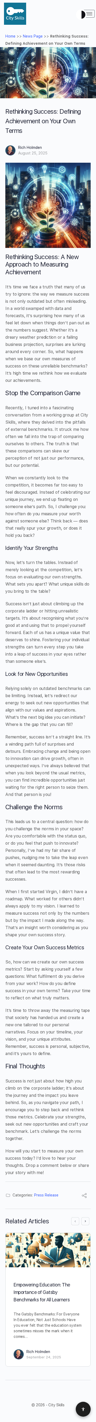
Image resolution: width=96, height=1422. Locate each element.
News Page (33, 36)
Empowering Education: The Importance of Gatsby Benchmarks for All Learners (42, 1292)
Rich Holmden (30, 147)
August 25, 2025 (32, 153)
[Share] (84, 1196)
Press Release (46, 1195)
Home (10, 36)
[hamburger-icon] (89, 14)
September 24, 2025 (43, 1357)
